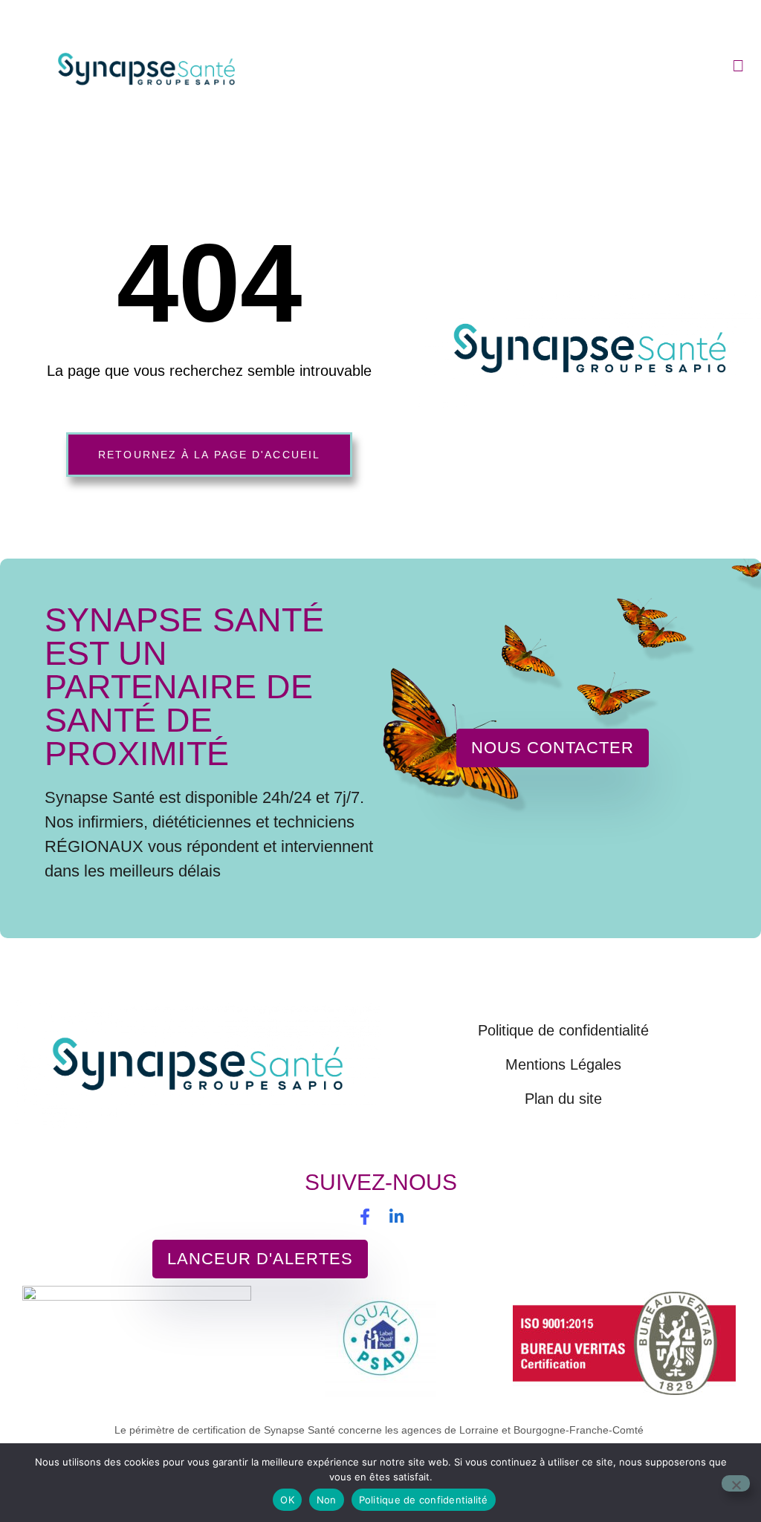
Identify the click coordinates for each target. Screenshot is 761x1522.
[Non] (736, 1483)
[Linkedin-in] (396, 1217)
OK (287, 1500)
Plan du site (563, 1098)
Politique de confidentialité (563, 1030)
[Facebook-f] (365, 1217)
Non (327, 1500)
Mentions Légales (563, 1064)
